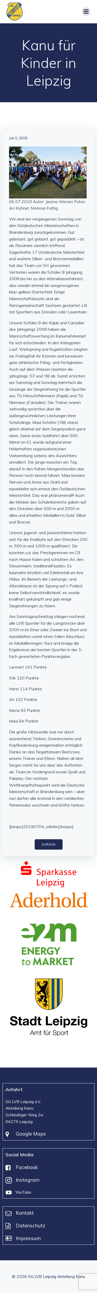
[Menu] (86, 11)
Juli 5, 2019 (18, 138)
